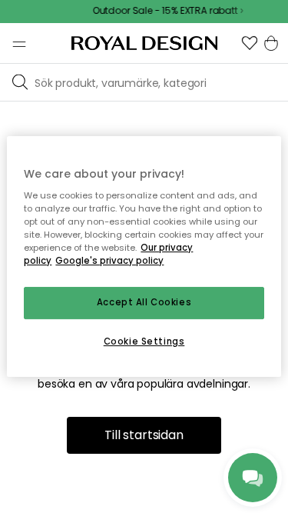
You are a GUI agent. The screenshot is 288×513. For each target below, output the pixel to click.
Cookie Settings (144, 341)
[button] (249, 43)
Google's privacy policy (109, 261)
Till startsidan (144, 435)
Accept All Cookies (144, 303)
